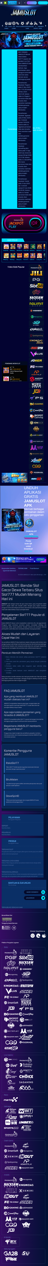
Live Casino (14, 27)
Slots (10, 26)
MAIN (6, 246)
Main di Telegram (12, 2)
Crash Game (27, 27)
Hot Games (6, 27)
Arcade (31, 26)
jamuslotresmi (30, 898)
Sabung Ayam (40, 27)
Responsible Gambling (8, 568)
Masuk (32, 3)
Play (12, 226)
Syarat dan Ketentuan (9, 571)
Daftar (43, 3)
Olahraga (22, 26)
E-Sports (36, 27)
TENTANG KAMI (22, 568)
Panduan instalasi (31, 537)
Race (17, 26)
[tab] (36, 267)
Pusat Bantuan (34, 568)
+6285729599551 (32, 892)
